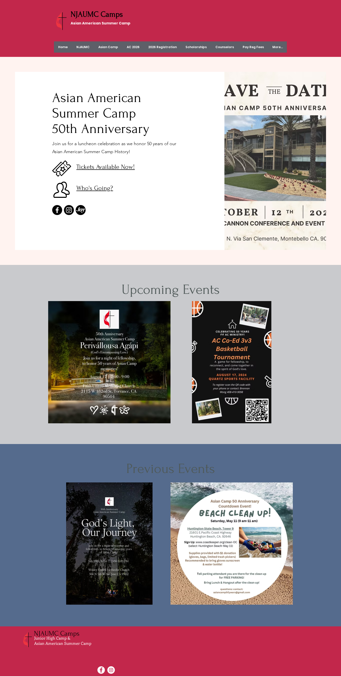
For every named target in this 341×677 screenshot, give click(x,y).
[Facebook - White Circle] (101, 670)
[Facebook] (57, 210)
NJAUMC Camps (97, 14)
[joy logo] (81, 210)
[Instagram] (69, 210)
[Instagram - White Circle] (111, 670)
